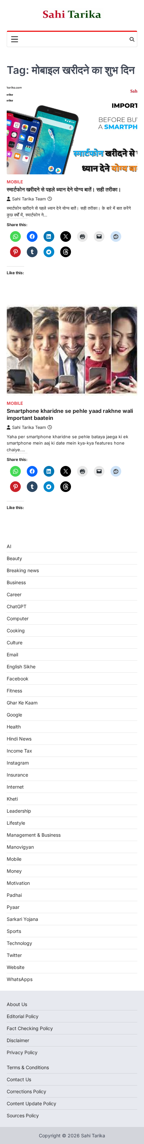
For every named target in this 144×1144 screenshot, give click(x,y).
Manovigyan (20, 847)
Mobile (15, 181)
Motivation (18, 883)
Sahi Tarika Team (29, 198)
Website (15, 967)
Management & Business (34, 835)
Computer (17, 618)
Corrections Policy (26, 1091)
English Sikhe (21, 666)
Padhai (14, 895)
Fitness (14, 690)
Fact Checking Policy (30, 1028)
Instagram (18, 763)
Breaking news (23, 570)
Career (14, 594)
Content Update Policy (31, 1103)
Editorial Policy (23, 1016)
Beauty (14, 558)
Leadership (19, 811)
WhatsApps (19, 979)
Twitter (14, 955)
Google (14, 714)
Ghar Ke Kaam (22, 702)
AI (9, 546)
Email (12, 654)
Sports (14, 931)
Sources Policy (23, 1115)
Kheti (12, 799)
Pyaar (13, 907)
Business (16, 582)
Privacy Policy (22, 1052)
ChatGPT (16, 606)
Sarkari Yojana (22, 919)
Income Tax (19, 751)
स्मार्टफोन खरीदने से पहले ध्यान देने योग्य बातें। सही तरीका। (64, 189)
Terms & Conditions (28, 1067)
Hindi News (19, 739)
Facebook (17, 678)
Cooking (16, 630)
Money (14, 871)
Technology (19, 943)
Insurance (17, 775)
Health (14, 726)
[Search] (132, 39)
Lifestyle (16, 823)
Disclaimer (18, 1040)
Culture (14, 642)
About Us (17, 1004)
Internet (15, 787)
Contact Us (19, 1079)
